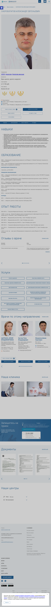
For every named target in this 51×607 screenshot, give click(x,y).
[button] (1, 7)
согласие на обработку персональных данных (24, 595)
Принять (7, 602)
